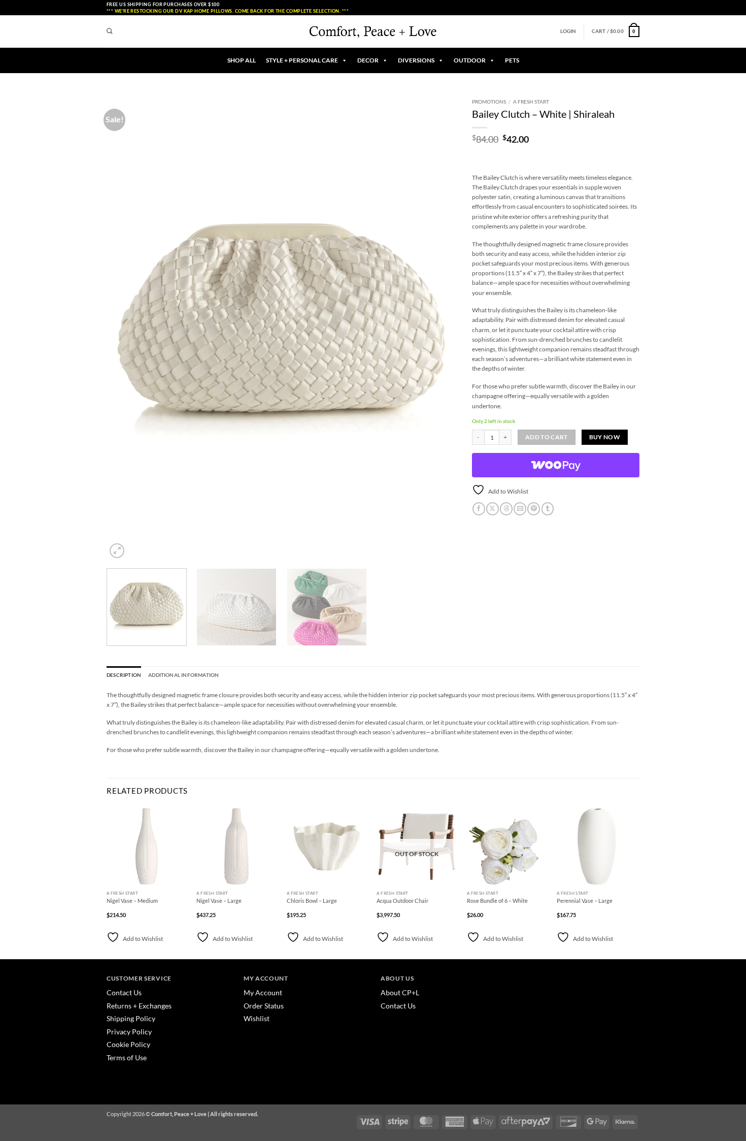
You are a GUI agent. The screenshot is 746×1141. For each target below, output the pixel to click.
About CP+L (401, 992)
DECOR (368, 60)
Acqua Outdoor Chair (402, 900)
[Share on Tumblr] (547, 508)
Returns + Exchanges (139, 1005)
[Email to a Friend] (520, 508)
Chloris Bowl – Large (312, 900)
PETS (512, 60)
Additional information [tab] (183, 675)
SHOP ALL (241, 60)
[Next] (437, 327)
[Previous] (126, 327)
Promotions (489, 102)
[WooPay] (555, 465)
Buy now (604, 437)
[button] (568, 31)
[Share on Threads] (506, 508)
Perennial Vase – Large (585, 900)
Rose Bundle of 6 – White (497, 900)
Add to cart (546, 437)
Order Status (264, 1005)
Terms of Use (127, 1057)
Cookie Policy (128, 1044)
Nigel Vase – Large (219, 900)
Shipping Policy (131, 1018)
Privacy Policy (129, 1031)
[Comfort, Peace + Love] (373, 31)
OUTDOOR (470, 60)
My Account (263, 992)
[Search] (110, 31)
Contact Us (124, 992)
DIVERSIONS (416, 60)
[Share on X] (492, 508)
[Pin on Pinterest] (533, 508)
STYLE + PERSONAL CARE (302, 60)
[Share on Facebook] (478, 508)
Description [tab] (124, 675)
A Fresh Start (531, 102)
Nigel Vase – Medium (132, 900)
